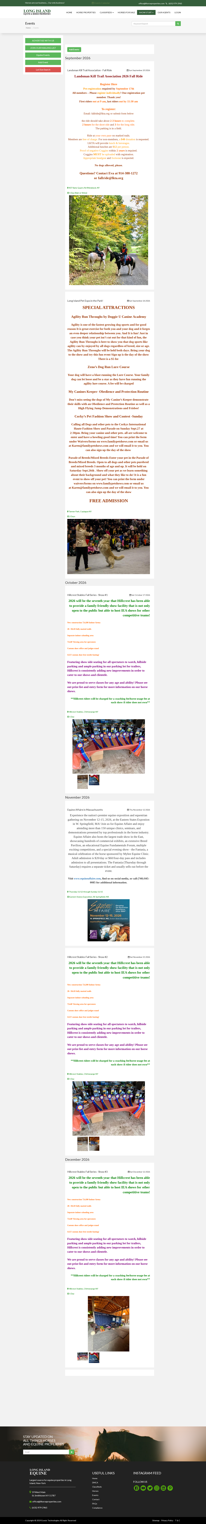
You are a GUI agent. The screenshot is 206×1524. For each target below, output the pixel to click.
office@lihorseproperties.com (152, 3)
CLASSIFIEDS (106, 12)
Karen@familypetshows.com (90, 445)
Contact (95, 1499)
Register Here (108, 84)
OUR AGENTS (164, 12)
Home (28, 28)
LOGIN (178, 12)
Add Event (43, 62)
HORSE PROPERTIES (86, 12)
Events (95, 1495)
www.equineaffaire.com (87, 878)
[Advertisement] (110, 39)
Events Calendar (102, 3)
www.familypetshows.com (117, 441)
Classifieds (97, 1487)
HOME (69, 12)
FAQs (94, 1503)
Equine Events (43, 55)
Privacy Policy (167, 1520)
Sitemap (155, 1520)
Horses (95, 1491)
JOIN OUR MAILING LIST (43, 47)
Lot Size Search (43, 69)
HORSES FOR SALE (126, 12)
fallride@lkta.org (100, 113)
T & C (177, 1520)
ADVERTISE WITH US (43, 40)
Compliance (97, 1508)
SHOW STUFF (145, 12)
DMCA (95, 1482)
